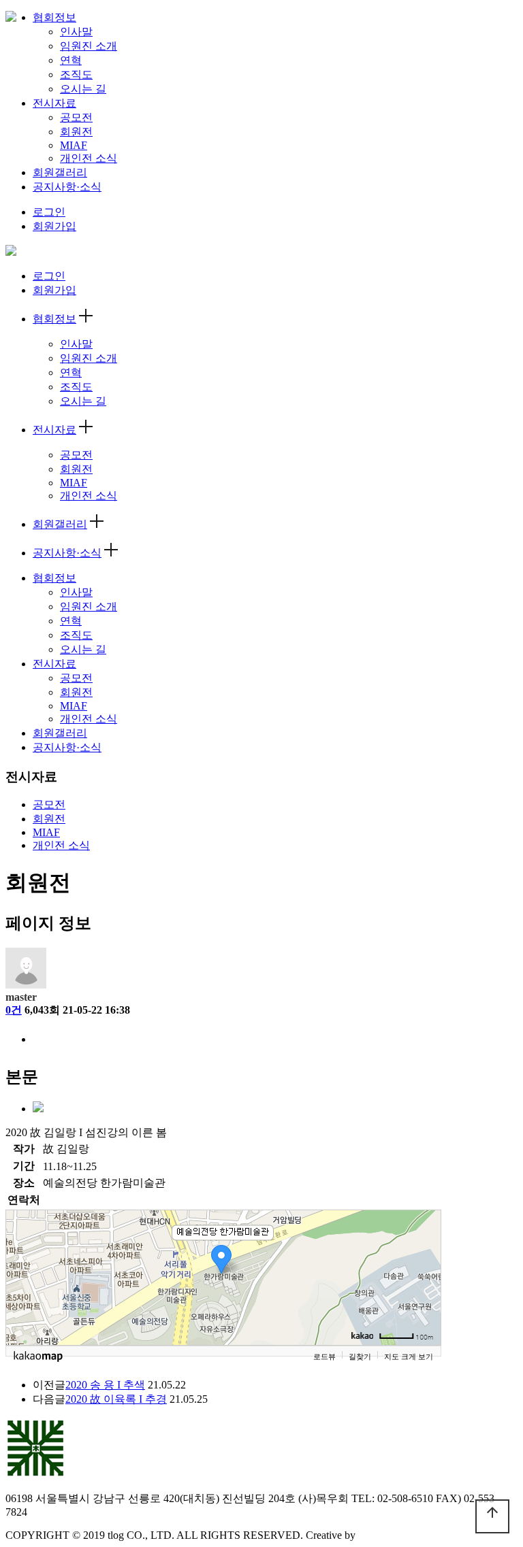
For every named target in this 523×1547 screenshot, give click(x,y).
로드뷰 (324, 1356)
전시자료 (54, 103)
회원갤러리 (60, 172)
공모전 (76, 117)
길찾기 (360, 1356)
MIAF (73, 145)
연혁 (71, 60)
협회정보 (54, 17)
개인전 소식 (88, 158)
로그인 (49, 212)
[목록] (39, 1040)
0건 (13, 1010)
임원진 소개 (88, 46)
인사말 (76, 31)
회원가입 (54, 226)
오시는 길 (83, 89)
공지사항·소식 (67, 187)
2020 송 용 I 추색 (105, 1385)
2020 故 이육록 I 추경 (116, 1399)
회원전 (76, 131)
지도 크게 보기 (408, 1356)
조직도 (76, 74)
